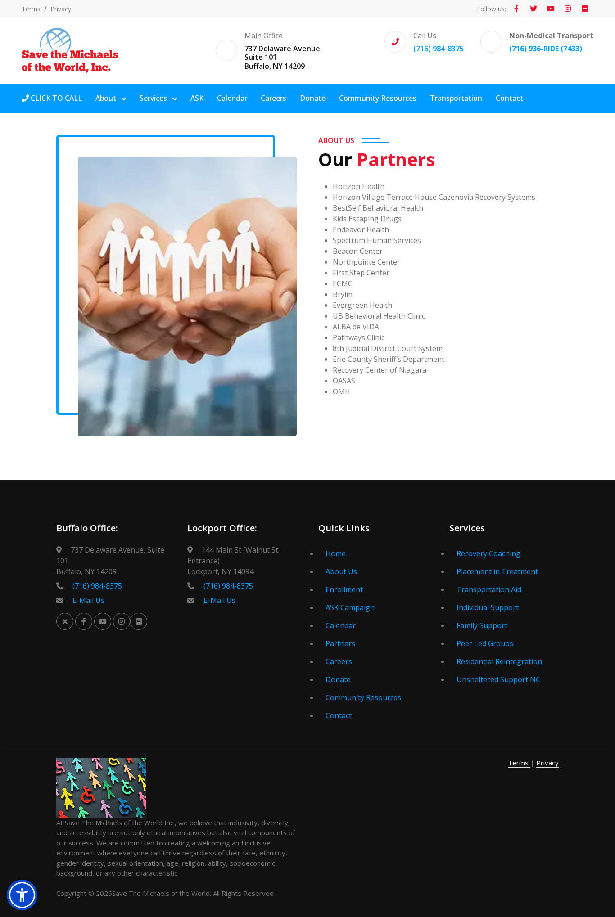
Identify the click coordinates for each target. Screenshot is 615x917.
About (106, 98)
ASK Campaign (350, 607)
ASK (196, 98)
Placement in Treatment (497, 571)
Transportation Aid (489, 589)
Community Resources (377, 98)
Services (154, 98)
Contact (509, 98)
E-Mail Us (88, 600)
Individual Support (488, 607)
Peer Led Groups (485, 643)
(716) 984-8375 (438, 49)
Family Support (482, 625)
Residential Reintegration (499, 661)
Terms (31, 8)
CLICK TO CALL (55, 98)
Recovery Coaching (488, 553)
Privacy (60, 8)
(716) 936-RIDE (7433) (545, 49)
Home (336, 553)
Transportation (456, 98)
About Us (341, 571)
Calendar (232, 98)
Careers (273, 98)
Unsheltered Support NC (498, 679)
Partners (340, 643)
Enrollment (344, 589)
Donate (313, 98)
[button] (22, 895)
